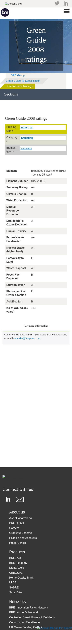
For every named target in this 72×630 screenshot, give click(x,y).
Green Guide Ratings (19, 86)
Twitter (57, 3)
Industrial (26, 127)
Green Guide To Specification (23, 80)
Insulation (26, 138)
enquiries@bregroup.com (26, 338)
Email (19, 499)
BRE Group (18, 75)
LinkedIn (65, 3)
